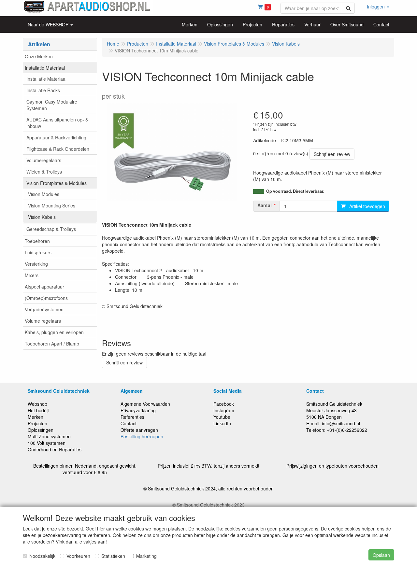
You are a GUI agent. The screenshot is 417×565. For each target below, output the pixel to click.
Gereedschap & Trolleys (51, 229)
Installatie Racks (43, 90)
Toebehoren (37, 241)
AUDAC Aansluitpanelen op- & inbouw (57, 122)
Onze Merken (39, 56)
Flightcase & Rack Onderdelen (57, 149)
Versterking (36, 264)
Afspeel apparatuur (44, 286)
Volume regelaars (43, 321)
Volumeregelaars (43, 160)
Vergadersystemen (44, 309)
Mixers (31, 275)
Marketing (146, 556)
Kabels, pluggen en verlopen (54, 332)
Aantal (264, 205)
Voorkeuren (78, 556)
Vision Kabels (42, 217)
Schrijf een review (332, 154)
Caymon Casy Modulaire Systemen (51, 104)
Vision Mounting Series (51, 205)
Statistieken (113, 556)
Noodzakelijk (42, 556)
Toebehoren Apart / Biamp (52, 343)
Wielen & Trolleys (44, 171)
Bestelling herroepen (142, 436)
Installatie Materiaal (45, 67)
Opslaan (381, 555)
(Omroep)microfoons (46, 298)
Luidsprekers (38, 252)
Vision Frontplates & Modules (56, 183)
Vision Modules (43, 194)
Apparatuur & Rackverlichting (56, 137)
